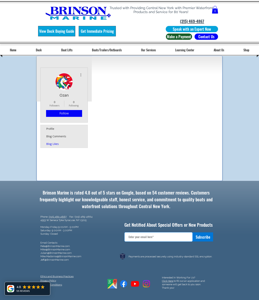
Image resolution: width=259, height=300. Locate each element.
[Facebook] (123, 283)
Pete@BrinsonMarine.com (55, 246)
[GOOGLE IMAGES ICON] (112, 283)
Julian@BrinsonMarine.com (56, 253)
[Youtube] (135, 283)
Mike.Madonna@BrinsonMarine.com (60, 256)
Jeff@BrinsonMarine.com (54, 259)
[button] (215, 10)
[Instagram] (146, 283)
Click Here (167, 281)
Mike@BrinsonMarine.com (55, 249)
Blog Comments (56, 136)
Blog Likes (52, 144)
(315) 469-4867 (58, 216)
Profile (50, 128)
